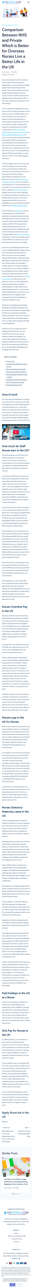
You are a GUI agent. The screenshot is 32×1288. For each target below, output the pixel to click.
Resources (15, 25)
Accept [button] (12, 1284)
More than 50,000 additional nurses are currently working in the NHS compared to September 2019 (16, 132)
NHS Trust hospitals (23, 234)
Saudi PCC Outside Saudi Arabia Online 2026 (24, 1132)
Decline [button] (19, 1284)
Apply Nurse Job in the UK (14, 385)
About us (16, 1241)
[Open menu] (28, 2)
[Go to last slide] (4, 1175)
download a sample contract (18, 205)
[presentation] (16, 1166)
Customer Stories (16, 1239)
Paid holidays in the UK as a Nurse (16, 380)
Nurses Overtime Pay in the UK (16, 369)
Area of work (10, 361)
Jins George (6, 72)
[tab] (12, 1193)
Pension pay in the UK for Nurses (16, 372)
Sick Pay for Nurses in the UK (15, 382)
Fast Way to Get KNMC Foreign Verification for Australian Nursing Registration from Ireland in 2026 (16, 1181)
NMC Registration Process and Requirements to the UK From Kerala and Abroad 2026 (8, 1134)
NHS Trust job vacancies (19, 190)
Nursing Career (6, 25)
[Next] (27, 1175)
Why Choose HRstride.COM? (17, 1236)
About (16, 1233)
